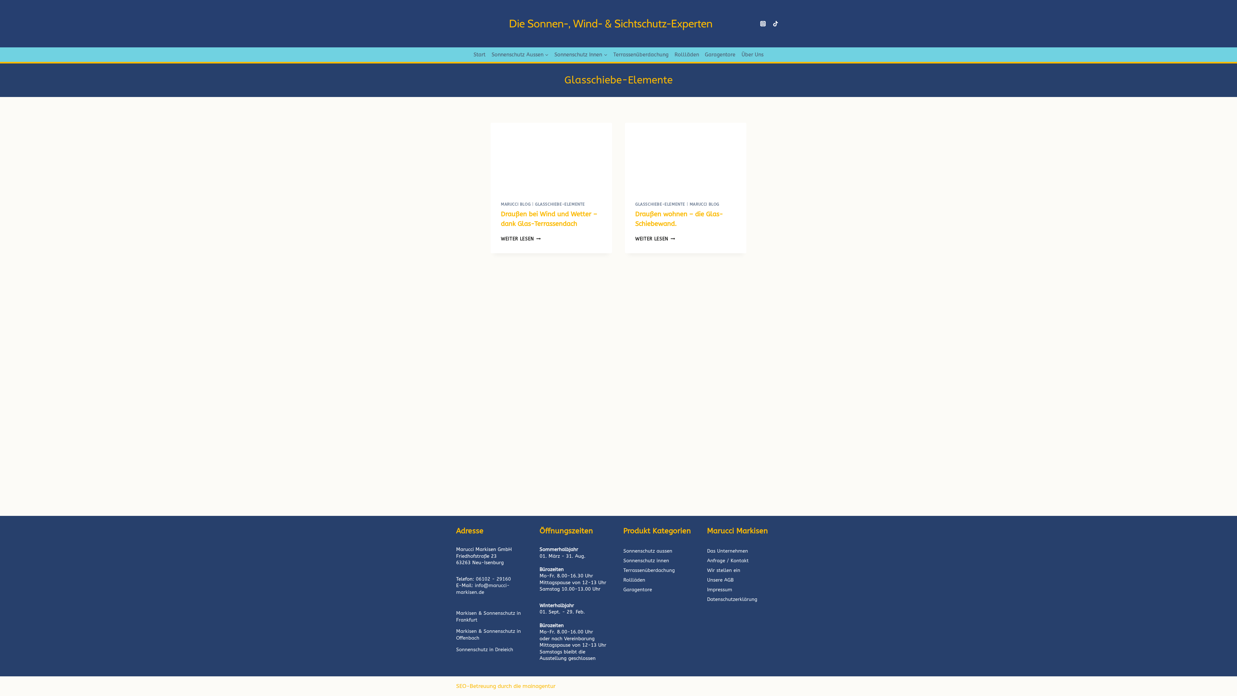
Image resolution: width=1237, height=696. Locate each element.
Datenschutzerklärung (732, 599)
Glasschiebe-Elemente (560, 204)
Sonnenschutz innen (646, 561)
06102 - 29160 (493, 579)
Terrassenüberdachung (640, 55)
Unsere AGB (720, 580)
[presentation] (551, 157)
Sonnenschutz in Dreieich (484, 649)
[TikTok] (775, 23)
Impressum (719, 590)
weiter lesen (521, 239)
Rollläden (687, 55)
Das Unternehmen (727, 551)
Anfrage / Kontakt (728, 561)
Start (479, 55)
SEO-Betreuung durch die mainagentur (506, 686)
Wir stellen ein (723, 570)
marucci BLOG (516, 204)
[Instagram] (762, 23)
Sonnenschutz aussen (647, 551)
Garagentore (720, 55)
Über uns (752, 55)
